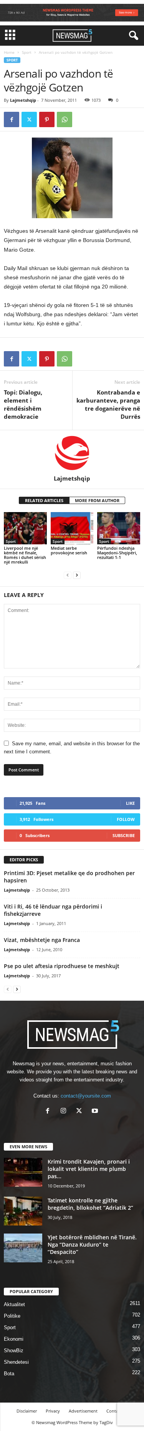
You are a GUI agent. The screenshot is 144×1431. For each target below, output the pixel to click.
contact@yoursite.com (86, 1096)
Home (9, 52)
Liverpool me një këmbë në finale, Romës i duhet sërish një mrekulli (25, 555)
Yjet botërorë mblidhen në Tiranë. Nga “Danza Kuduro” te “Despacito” (92, 1244)
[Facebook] (11, 119)
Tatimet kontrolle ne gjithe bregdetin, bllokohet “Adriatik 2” (90, 1204)
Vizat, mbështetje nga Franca (42, 939)
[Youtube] (96, 1111)
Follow (126, 819)
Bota (9, 1373)
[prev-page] (67, 575)
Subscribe (124, 835)
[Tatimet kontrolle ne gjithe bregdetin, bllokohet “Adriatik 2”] (23, 1211)
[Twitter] (29, 119)
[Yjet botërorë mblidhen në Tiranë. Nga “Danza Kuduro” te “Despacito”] (23, 1248)
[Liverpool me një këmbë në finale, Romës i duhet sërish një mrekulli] (25, 528)
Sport (26, 52)
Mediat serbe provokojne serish (69, 550)
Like (130, 803)
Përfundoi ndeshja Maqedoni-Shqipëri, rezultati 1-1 (117, 552)
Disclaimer (27, 1411)
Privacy (53, 1411)
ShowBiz (13, 1350)
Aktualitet (14, 1304)
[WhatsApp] (64, 119)
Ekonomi (13, 1339)
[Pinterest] (47, 119)
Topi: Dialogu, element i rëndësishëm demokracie (23, 404)
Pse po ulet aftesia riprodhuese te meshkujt (61, 966)
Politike (12, 1316)
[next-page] (77, 575)
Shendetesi (16, 1362)
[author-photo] (72, 452)
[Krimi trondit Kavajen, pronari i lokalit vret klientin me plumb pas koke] (23, 1172)
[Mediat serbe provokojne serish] (72, 528)
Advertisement (83, 1411)
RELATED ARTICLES (44, 500)
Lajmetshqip (23, 100)
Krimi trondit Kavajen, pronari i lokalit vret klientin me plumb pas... (89, 1169)
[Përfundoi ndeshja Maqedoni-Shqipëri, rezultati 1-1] (118, 528)
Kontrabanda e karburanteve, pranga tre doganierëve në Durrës (108, 404)
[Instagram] (65, 1111)
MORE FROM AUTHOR (97, 500)
